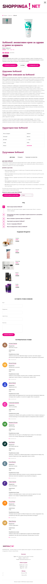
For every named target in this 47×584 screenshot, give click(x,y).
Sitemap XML (24, 575)
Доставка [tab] (12, 157)
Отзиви (11, 49)
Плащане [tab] (20, 157)
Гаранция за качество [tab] (31, 157)
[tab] (26, 207)
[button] (26, 207)
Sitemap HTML (24, 572)
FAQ (13, 49)
